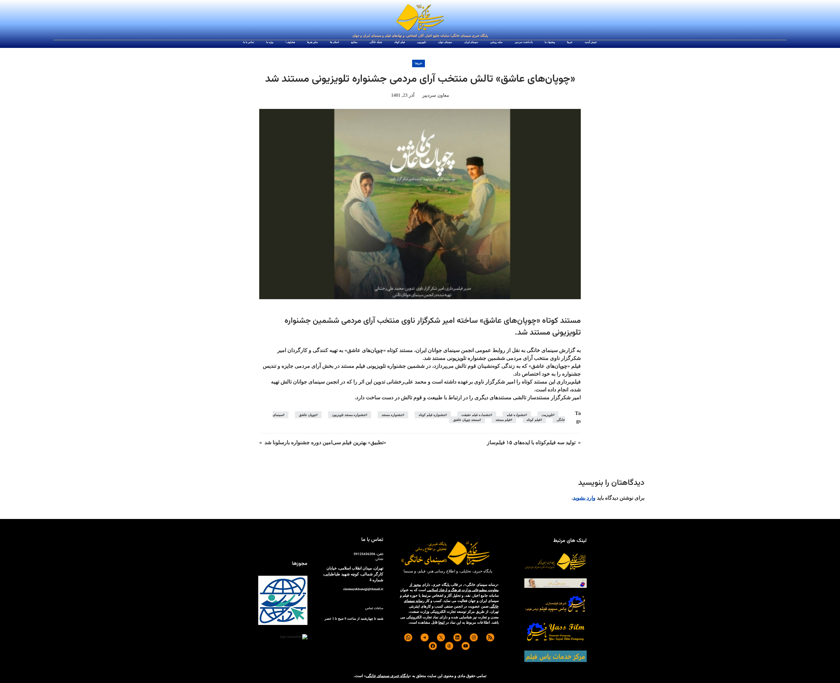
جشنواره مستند (392, 415)
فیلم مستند (503, 420)
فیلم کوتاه (533, 420)
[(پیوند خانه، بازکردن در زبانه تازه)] (420, 18)
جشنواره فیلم (516, 415)
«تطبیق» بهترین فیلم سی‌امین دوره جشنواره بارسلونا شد (325, 442)
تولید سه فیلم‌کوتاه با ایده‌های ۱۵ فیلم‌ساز (531, 442)
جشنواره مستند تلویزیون (349, 415)
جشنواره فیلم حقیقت (476, 415)
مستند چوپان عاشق (466, 420)
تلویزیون (547, 415)
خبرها (418, 63)
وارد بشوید (584, 498)
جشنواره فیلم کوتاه (432, 415)
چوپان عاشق (307, 415)
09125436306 (364, 554)
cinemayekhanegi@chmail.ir (363, 589)
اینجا (441, 622)
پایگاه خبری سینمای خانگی (387, 676)
